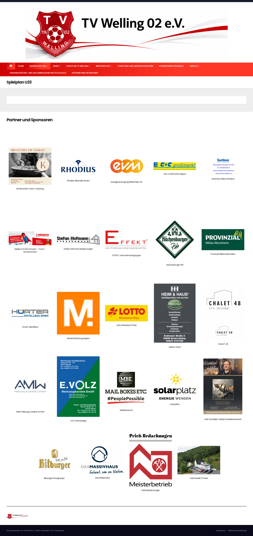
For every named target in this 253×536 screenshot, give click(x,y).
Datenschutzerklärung (237, 530)
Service (194, 66)
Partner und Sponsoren (85, 73)
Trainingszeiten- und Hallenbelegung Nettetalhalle (37, 73)
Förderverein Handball (171, 66)
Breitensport (103, 66)
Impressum (220, 530)
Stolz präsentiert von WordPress (20, 530)
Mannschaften (38, 66)
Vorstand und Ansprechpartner (135, 66)
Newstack (46, 530)
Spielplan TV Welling (77, 66)
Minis (56, 66)
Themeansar (59, 530)
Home (21, 66)
